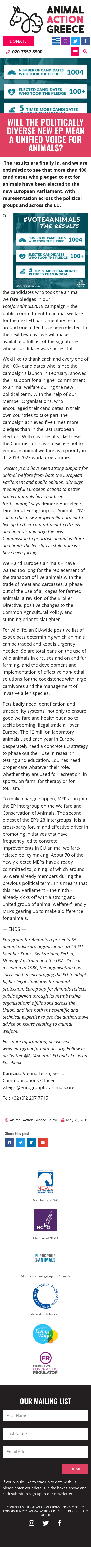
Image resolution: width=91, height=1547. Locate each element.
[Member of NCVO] (45, 1220)
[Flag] (56, 41)
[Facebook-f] (85, 41)
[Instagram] (65, 41)
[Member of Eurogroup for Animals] (45, 1258)
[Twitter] (75, 41)
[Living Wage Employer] (45, 1333)
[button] (75, 51)
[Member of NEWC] (45, 1182)
